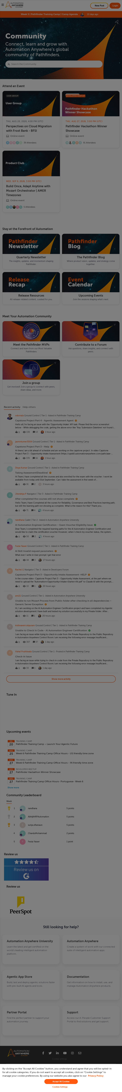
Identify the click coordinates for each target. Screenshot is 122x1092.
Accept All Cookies (61, 1081)
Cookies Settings (60, 1087)
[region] (61, 1078)
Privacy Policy (95, 1075)
